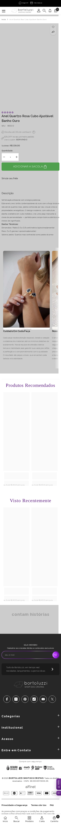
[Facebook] (6, 699)
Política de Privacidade (21, 774)
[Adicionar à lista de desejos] (53, 27)
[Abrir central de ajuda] (58, 784)
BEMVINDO (21, 140)
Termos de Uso (38, 805)
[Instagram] (16, 699)
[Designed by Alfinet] (30, 786)
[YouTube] (43, 699)
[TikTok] (34, 699)
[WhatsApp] (58, 793)
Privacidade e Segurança (15, 805)
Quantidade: (7, 151)
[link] (16, 475)
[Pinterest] (25, 699)
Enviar (55, 655)
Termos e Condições (41, 774)
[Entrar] (39, 11)
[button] (8, 112)
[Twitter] (52, 699)
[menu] (3, 11)
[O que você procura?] (44, 11)
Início (4, 19)
